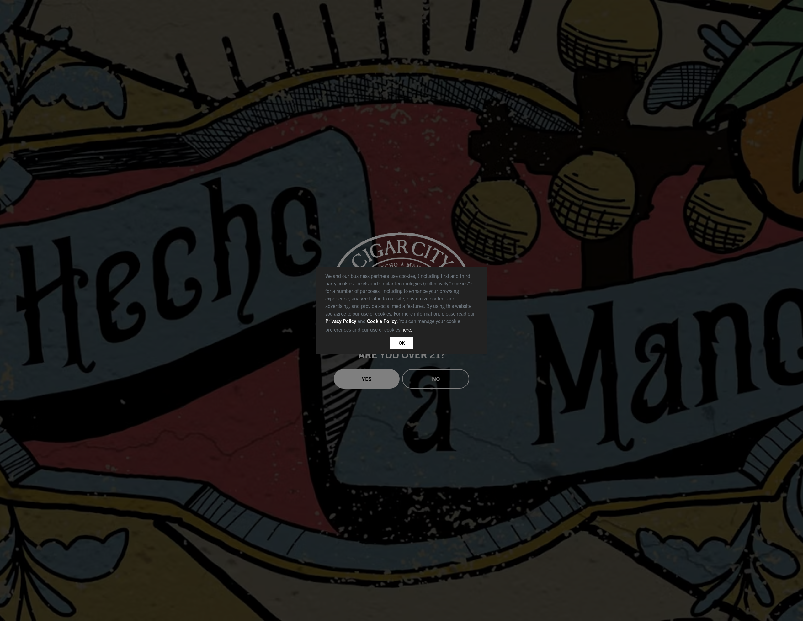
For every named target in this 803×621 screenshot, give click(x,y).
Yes (367, 378)
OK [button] (402, 343)
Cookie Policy (382, 321)
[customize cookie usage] (419, 331)
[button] (416, 331)
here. (406, 329)
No (436, 378)
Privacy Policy (340, 321)
